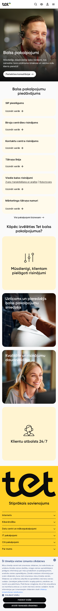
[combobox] (54, 560)
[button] (29, 594)
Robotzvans (45, 182)
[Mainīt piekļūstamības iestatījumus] (41, 4)
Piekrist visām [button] (24, 600)
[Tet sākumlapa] (6, 4)
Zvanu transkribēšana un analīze (21, 182)
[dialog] (29, 584)
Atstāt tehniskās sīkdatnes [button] (24, 606)
